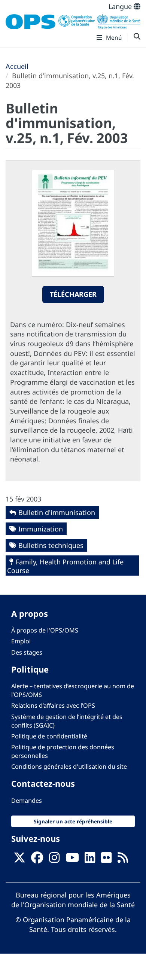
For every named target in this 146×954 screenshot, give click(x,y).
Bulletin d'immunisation (56, 512)
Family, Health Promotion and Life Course (65, 566)
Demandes (26, 800)
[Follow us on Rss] (123, 860)
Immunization (40, 528)
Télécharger (73, 294)
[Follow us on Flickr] (106, 860)
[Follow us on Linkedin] (90, 860)
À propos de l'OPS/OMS (44, 630)
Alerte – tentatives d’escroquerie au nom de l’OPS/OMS (72, 690)
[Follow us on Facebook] (37, 860)
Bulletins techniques (50, 545)
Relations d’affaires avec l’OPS (53, 705)
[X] (19, 860)
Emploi (21, 641)
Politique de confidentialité (49, 736)
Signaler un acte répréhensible (73, 821)
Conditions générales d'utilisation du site (69, 766)
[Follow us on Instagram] (54, 860)
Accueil (17, 66)
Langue (121, 6)
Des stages (26, 652)
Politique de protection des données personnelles (62, 751)
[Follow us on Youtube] (72, 860)
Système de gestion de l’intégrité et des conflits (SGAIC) (66, 721)
